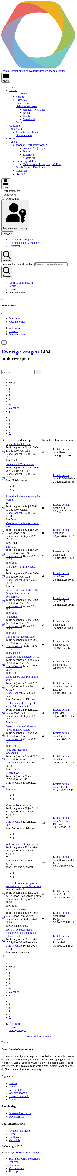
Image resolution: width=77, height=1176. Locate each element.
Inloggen (7, 233)
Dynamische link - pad (18, 444)
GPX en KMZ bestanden (20, 464)
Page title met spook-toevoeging (17, 751)
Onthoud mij (13, 198)
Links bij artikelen (16, 909)
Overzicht (14, 318)
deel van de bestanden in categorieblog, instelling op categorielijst (21, 932)
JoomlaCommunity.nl (21, 282)
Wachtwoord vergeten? (22, 239)
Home (12, 87)
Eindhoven (29, 115)
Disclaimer (15, 1165)
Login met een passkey (15, 228)
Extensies (21, 99)
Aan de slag (15, 128)
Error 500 (11, 546)
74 (10, 404)
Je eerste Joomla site (27, 132)
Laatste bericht (14, 453)
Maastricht (29, 119)
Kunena (46, 1036)
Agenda (13, 141)
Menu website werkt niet (19, 805)
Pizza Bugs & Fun (26, 161)
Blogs (19, 122)
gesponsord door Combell (25, 1152)
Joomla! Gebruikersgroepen (31, 144)
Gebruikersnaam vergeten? (24, 242)
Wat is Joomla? (17, 1089)
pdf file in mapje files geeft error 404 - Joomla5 (21, 705)
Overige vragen (20, 351)
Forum (12, 138)
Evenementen (23, 103)
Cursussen (21, 170)
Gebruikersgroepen (26, 106)
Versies (20, 96)
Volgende (14, 407)
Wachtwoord (9, 194)
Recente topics (17, 321)
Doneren (13, 1161)
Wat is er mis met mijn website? (23, 844)
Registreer (14, 245)
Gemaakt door (34, 1036)
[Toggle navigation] (2, 299)
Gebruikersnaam (11, 190)
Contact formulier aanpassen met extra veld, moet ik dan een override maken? (23, 886)
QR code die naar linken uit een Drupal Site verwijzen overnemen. (23, 593)
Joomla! (13, 289)
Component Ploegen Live (20, 636)
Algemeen (21, 93)
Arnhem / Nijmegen (34, 109)
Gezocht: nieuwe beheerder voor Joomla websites (21, 728)
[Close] (2, 313)
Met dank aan (16, 1168)
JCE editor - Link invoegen (21, 566)
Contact (13, 1099)
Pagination (12, 616)
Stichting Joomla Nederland (24, 1158)
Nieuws (13, 90)
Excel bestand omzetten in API (23, 656)
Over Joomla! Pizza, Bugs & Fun (42, 164)
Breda (26, 112)
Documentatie (24, 135)
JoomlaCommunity (19, 1096)
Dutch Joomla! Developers (31, 167)
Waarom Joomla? (18, 1092)
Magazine (14, 125)
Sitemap (13, 1171)
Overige (20, 173)
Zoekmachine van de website (17, 264)
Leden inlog (12, 772)
